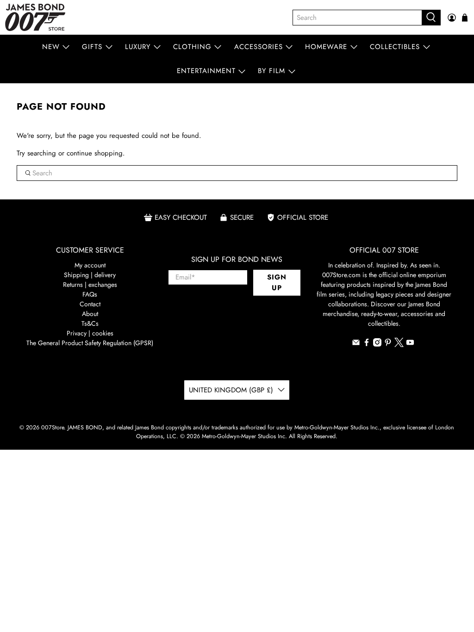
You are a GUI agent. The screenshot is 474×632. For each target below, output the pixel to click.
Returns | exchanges (90, 284)
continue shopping (95, 153)
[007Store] (35, 17)
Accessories (258, 47)
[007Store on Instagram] (377, 344)
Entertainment (206, 71)
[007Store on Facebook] (366, 344)
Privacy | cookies (90, 333)
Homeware (326, 47)
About (90, 313)
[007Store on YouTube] (410, 344)
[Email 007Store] (356, 344)
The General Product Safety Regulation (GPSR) (89, 342)
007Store (52, 427)
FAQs (89, 294)
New (51, 47)
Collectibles (395, 47)
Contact (90, 304)
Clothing (192, 47)
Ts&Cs (90, 323)
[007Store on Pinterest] (388, 344)
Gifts (92, 47)
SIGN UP (277, 282)
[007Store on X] (399, 344)
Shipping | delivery (90, 274)
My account (90, 265)
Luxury (137, 47)
